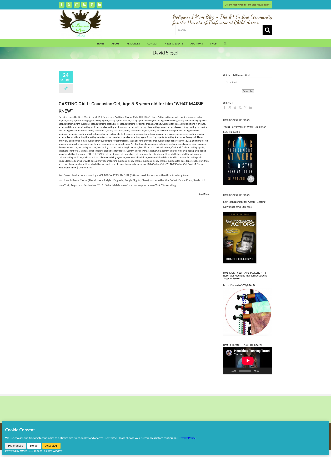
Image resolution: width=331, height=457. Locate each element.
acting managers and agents (161, 134)
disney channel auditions (140, 160)
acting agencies (172, 117)
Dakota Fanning (74, 160)
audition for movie (78, 140)
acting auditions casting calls (105, 123)
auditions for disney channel (143, 140)
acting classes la (115, 130)
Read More (204, 194)
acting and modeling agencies (192, 120)
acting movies (197, 134)
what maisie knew (67, 167)
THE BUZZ (144, 117)
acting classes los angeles (136, 130)
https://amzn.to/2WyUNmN (239, 285)
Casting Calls (131, 117)
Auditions (119, 117)
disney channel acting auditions (111, 160)
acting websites (97, 137)
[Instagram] (235, 107)
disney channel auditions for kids (168, 160)
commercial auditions (136, 157)
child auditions (112, 154)
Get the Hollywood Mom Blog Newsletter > (248, 4)
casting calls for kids (172, 150)
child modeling (127, 154)
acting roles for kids (68, 137)
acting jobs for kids (119, 134)
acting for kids (176, 130)
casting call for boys (68, 150)
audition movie (95, 140)
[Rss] (240, 107)
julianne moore (139, 164)
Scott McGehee (195, 164)
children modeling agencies (112, 157)
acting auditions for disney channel (136, 123)
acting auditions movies (95, 127)
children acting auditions (70, 157)
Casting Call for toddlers (91, 150)
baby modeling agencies (184, 144)
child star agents (143, 154)
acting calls (134, 127)
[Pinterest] (245, 107)
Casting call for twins (137, 150)
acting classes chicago (178, 127)
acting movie (183, 134)
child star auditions (161, 154)
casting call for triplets (115, 150)
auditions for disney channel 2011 (174, 140)
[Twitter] (229, 107)
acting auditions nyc (118, 127)
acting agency (74, 120)
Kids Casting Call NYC (158, 164)
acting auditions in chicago (192, 123)
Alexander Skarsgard (185, 137)
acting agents (101, 120)
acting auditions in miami (71, 127)
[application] (247, 360)
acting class (146, 127)
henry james (125, 164)
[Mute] (262, 371)
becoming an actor (87, 147)
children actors (90, 157)
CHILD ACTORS (96, 154)
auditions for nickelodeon (117, 144)
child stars (176, 154)
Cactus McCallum (180, 147)
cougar (62, 160)
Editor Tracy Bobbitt (72, 117)
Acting (161, 117)
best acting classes (106, 147)
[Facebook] (224, 107)
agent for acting (148, 137)
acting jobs (74, 134)
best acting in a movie (127, 147)
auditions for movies (94, 144)
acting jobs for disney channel (94, 134)
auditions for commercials (115, 140)
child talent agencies (192, 154)
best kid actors (146, 147)
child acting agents (77, 154)
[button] (225, 43)
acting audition (66, 123)
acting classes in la (97, 130)
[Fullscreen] (268, 371)
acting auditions (82, 123)
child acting (188, 150)
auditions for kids (75, 144)
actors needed (113, 137)
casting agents (197, 147)
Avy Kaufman (137, 144)
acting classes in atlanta (75, 130)
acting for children (159, 130)
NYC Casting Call (178, 164)
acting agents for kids (119, 120)
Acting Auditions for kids (166, 123)
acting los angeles (138, 134)
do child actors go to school (104, 164)
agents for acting (165, 137)
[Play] (227, 371)
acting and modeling (167, 120)
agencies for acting (130, 137)
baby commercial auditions (158, 144)
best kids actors (162, 147)
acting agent (88, 120)
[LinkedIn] (250, 107)
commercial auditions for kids (162, 157)
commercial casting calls (190, 157)
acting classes (160, 127)
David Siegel (89, 160)
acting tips (84, 137)
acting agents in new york (144, 120)
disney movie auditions (79, 164)
